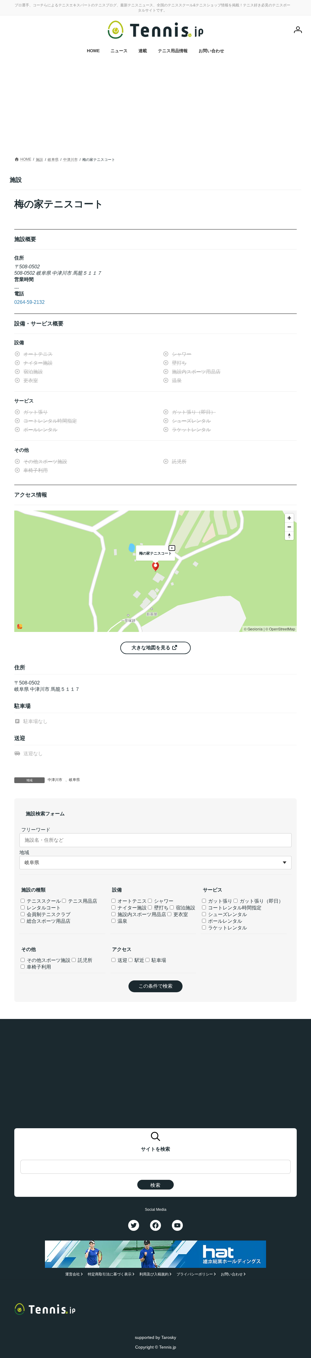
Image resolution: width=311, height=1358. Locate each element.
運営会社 (72, 1274)
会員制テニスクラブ (48, 914)
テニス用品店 (82, 901)
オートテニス (131, 901)
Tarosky (168, 1337)
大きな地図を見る (152, 647)
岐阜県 (74, 780)
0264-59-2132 (29, 302)
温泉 (121, 921)
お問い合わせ (232, 1274)
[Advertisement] (155, 109)
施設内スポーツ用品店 (141, 914)
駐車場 (158, 960)
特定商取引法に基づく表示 (110, 1274)
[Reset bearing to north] (289, 535)
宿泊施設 (185, 907)
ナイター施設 (131, 907)
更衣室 (180, 914)
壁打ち (161, 907)
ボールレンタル (224, 921)
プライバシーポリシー (194, 1274)
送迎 (121, 960)
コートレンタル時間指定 (234, 907)
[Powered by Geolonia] (19, 626)
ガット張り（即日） (260, 901)
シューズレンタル (227, 914)
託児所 (84, 960)
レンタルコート (43, 907)
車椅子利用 (38, 966)
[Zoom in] (289, 518)
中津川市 (55, 780)
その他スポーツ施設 (48, 960)
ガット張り (219, 901)
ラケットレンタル (227, 927)
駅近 (138, 960)
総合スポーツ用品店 (48, 921)
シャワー (163, 901)
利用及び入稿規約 (154, 1274)
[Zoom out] (289, 526)
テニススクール (43, 901)
